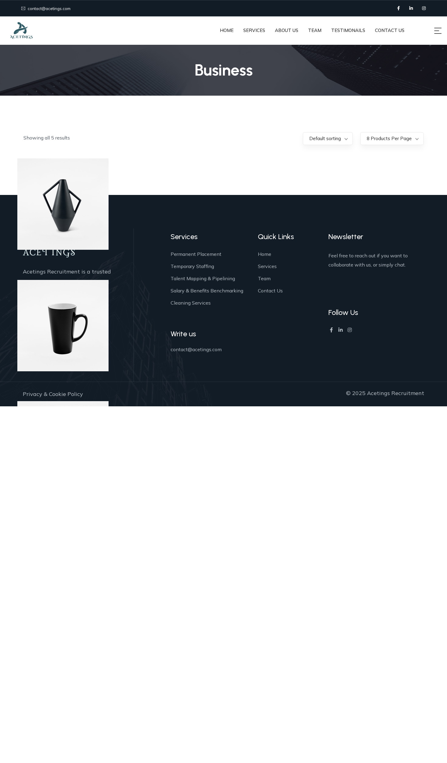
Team (264, 278)
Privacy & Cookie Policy (53, 393)
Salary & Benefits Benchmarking (207, 291)
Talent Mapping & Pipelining (203, 278)
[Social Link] (398, 8)
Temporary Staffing (192, 266)
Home (264, 254)
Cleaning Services (191, 303)
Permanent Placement (196, 254)
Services (267, 266)
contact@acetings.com (49, 8)
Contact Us (270, 291)
